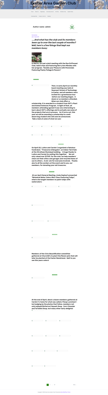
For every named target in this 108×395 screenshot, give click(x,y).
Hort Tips (57, 11)
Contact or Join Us (42, 16)
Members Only (63, 11)
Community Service (50, 11)
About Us (37, 11)
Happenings (42, 11)
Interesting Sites (34, 16)
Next (74, 384)
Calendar (49, 16)
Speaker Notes (70, 11)
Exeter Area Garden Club (53, 3)
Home (32, 11)
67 (54, 384)
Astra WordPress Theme (65, 392)
